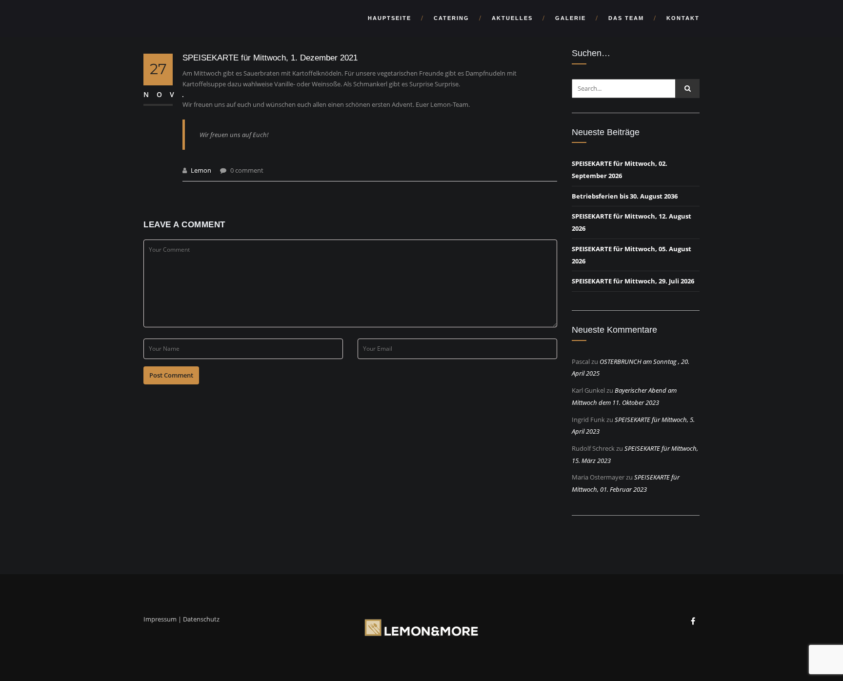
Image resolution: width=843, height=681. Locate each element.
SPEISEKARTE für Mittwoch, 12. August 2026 (631, 222)
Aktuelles (512, 18)
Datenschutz (201, 619)
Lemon (201, 170)
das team (626, 18)
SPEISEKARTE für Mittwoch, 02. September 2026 (619, 169)
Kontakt (683, 18)
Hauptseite (389, 18)
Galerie (570, 18)
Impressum (160, 619)
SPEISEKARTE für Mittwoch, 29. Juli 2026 (633, 281)
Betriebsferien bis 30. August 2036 (625, 196)
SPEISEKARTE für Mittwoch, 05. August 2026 (631, 254)
